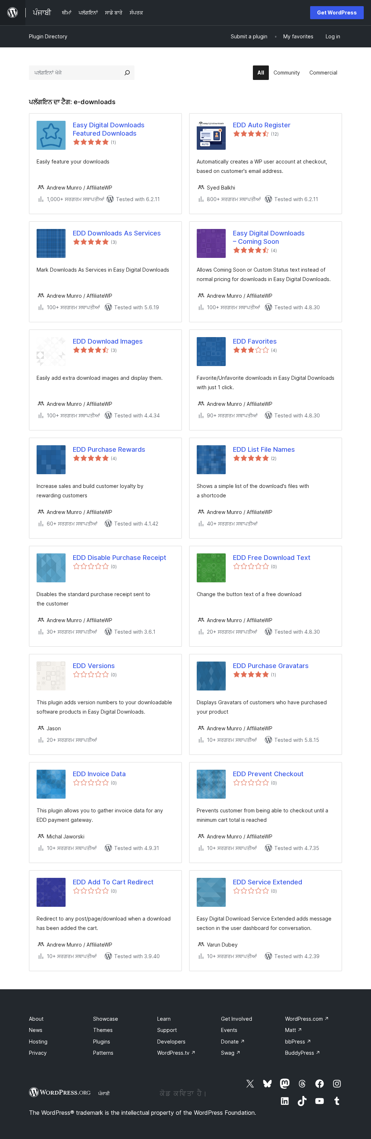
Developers (171, 1041)
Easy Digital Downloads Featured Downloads (109, 129)
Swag (231, 1053)
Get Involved (236, 1019)
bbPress (298, 1041)
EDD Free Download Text (271, 557)
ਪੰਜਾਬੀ (104, 1093)
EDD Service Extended (267, 882)
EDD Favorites (255, 341)
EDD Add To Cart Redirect (113, 882)
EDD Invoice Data (99, 774)
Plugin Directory (48, 36)
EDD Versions (94, 666)
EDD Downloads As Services (117, 233)
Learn (164, 1019)
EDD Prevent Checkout (268, 774)
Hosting (38, 1041)
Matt (293, 1030)
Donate (233, 1041)
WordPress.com (307, 1019)
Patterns (103, 1053)
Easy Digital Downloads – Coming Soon (269, 237)
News (35, 1030)
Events (229, 1030)
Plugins (101, 1041)
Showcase (105, 1019)
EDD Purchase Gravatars (271, 666)
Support (167, 1030)
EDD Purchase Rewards (109, 449)
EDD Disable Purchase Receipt (119, 557)
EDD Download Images (108, 341)
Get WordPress (337, 12)
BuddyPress (302, 1053)
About (36, 1019)
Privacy (38, 1053)
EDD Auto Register (262, 125)
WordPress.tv (176, 1053)
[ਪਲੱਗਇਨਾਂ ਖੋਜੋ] (127, 72)
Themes (103, 1030)
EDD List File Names (264, 449)
